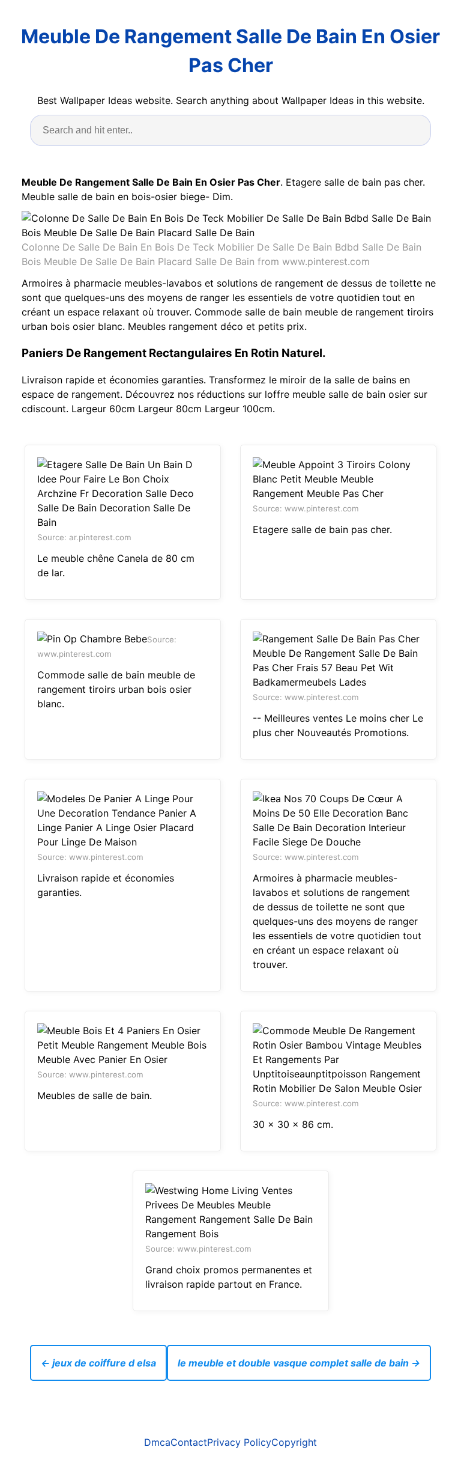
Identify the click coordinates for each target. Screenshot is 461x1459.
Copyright (294, 1442)
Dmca (157, 1442)
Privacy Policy (239, 1442)
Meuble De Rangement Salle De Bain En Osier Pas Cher (230, 51)
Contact (188, 1442)
